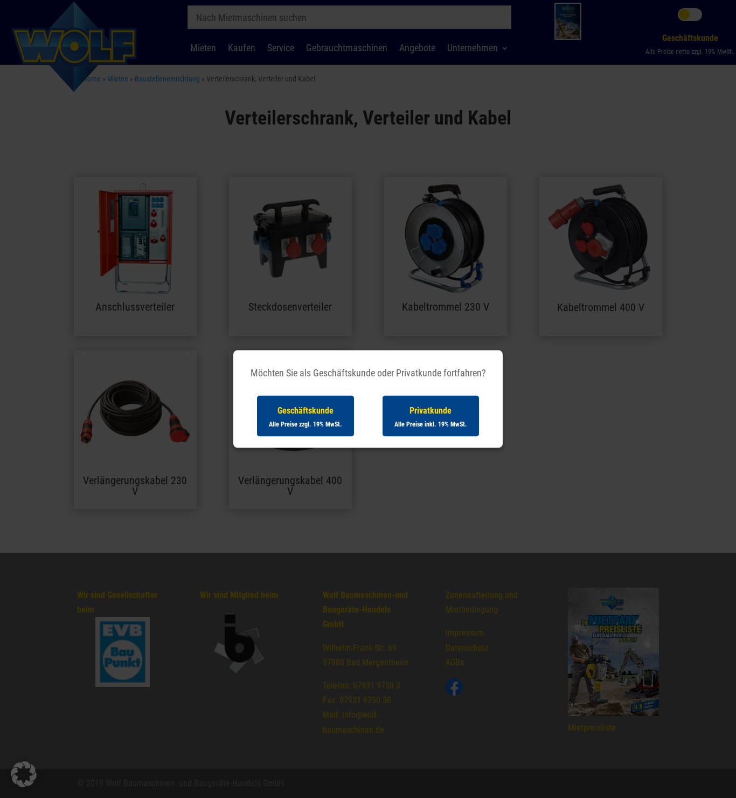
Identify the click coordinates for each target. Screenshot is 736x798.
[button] (23, 774)
